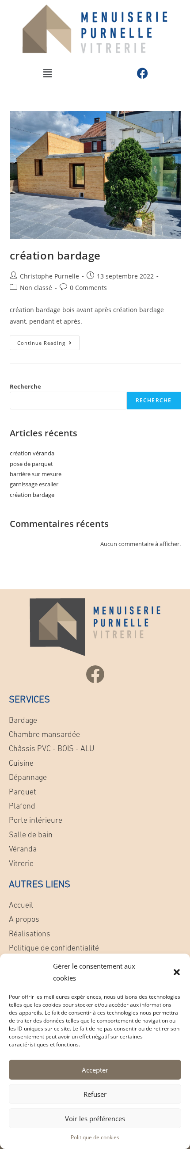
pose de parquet (31, 464)
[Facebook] (143, 73)
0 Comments (88, 287)
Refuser (95, 1094)
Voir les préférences (95, 1118)
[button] (176, 972)
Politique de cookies (95, 1137)
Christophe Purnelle (49, 276)
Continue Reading (48, 341)
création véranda (32, 453)
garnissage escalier (34, 484)
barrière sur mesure (35, 474)
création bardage (55, 255)
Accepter (95, 1069)
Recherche (25, 386)
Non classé (36, 287)
